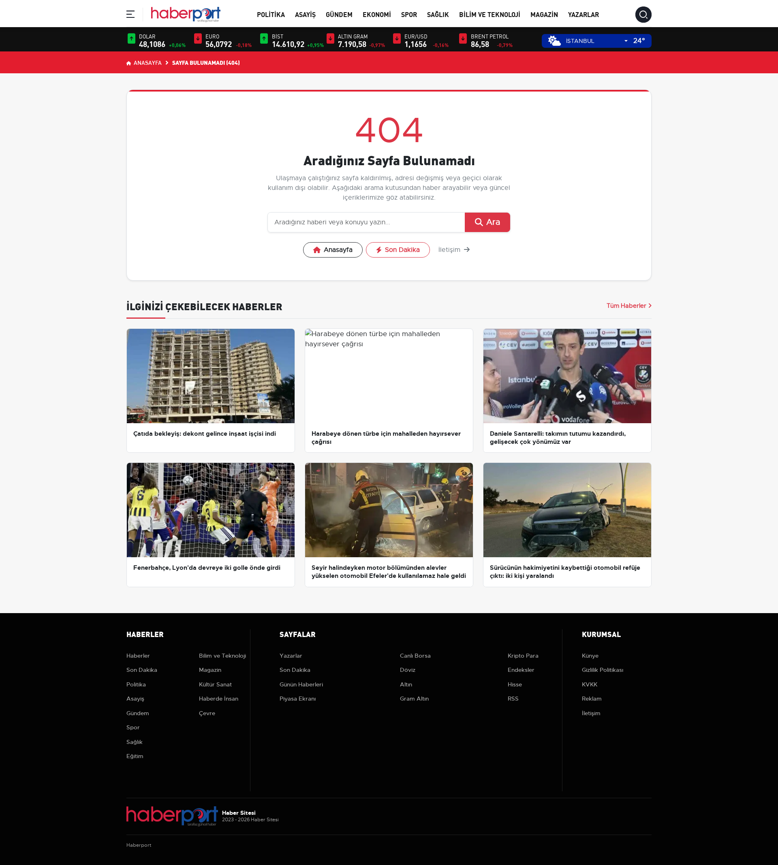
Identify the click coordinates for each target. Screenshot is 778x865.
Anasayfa (147, 62)
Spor (409, 14)
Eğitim (134, 756)
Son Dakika (402, 250)
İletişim (450, 250)
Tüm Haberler (626, 305)
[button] (130, 15)
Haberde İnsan (218, 698)
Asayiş (305, 14)
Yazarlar (583, 14)
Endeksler (521, 669)
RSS (513, 698)
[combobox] (596, 41)
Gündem (339, 14)
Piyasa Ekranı (298, 698)
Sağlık (438, 14)
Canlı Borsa (415, 655)
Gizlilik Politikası (602, 669)
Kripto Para (523, 655)
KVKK (589, 684)
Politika (271, 14)
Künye (590, 655)
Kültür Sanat (215, 684)
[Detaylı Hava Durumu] (554, 41)
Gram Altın (414, 698)
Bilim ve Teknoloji (489, 14)
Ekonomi (377, 14)
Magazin (544, 14)
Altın (406, 684)
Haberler (138, 655)
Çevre (207, 713)
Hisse (515, 684)
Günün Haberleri (301, 684)
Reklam (592, 698)
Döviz (407, 669)
